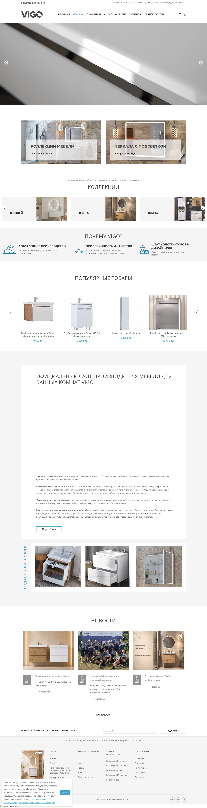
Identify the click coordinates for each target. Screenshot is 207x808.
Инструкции (140, 768)
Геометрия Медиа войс (117, 775)
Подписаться (173, 730)
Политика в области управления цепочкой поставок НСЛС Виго (60, 770)
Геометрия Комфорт (116, 766)
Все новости (103, 715)
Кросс (80, 763)
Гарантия (139, 777)
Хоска (80, 772)
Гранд (81, 768)
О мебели (139, 758)
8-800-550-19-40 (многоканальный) (82, 740)
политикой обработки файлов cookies (37, 802)
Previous (6, 63)
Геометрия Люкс (114, 770)
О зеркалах (140, 763)
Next (201, 63)
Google (53, 763)
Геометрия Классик (115, 761)
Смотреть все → (85, 777)
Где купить (140, 772)
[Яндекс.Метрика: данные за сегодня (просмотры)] (9, 806)
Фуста (80, 758)
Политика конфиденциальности (112, 799)
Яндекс (53, 758)
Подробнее (49, 529)
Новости (103, 620)
